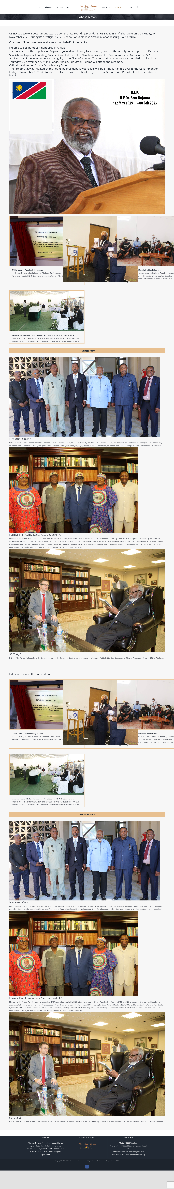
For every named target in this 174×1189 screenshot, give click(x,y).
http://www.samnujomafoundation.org (130, 1155)
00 (130, 1149)
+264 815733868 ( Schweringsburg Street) (131, 1146)
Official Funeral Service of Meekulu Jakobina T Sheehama (140, 270)
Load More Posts (87, 351)
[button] (128, 7)
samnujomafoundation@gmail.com (130, 1152)
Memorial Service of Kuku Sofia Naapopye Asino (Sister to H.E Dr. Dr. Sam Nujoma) (43, 335)
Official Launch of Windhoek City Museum (27, 270)
